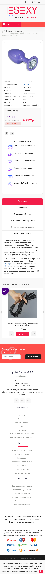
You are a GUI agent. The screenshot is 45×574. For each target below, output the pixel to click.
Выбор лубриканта (22, 233)
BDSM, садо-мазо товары (22, 450)
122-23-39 (25, 17)
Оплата (22, 415)
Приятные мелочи (22, 469)
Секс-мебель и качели (22, 473)
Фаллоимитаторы (22, 501)
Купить (23, 334)
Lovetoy (7, 264)
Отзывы (22, 207)
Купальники (22, 465)
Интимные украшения (14, 31)
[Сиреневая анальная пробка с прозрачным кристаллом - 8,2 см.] (22, 60)
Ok (41, 571)
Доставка (22, 419)
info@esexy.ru (22, 376)
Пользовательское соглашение (22, 434)
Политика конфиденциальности (22, 437)
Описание (22, 201)
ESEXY (6, 266)
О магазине (8, 517)
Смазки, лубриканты (22, 493)
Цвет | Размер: (13, 111)
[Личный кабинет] (39, 2)
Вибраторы (22, 458)
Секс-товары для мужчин (22, 490)
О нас (22, 426)
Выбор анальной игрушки (22, 221)
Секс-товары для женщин (22, 486)
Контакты (22, 430)
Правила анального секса (22, 227)
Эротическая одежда (22, 505)
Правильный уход (22, 214)
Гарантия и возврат (22, 423)
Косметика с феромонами (22, 462)
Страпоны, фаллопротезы (22, 497)
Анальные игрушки (22, 454)
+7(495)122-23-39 (24, 372)
